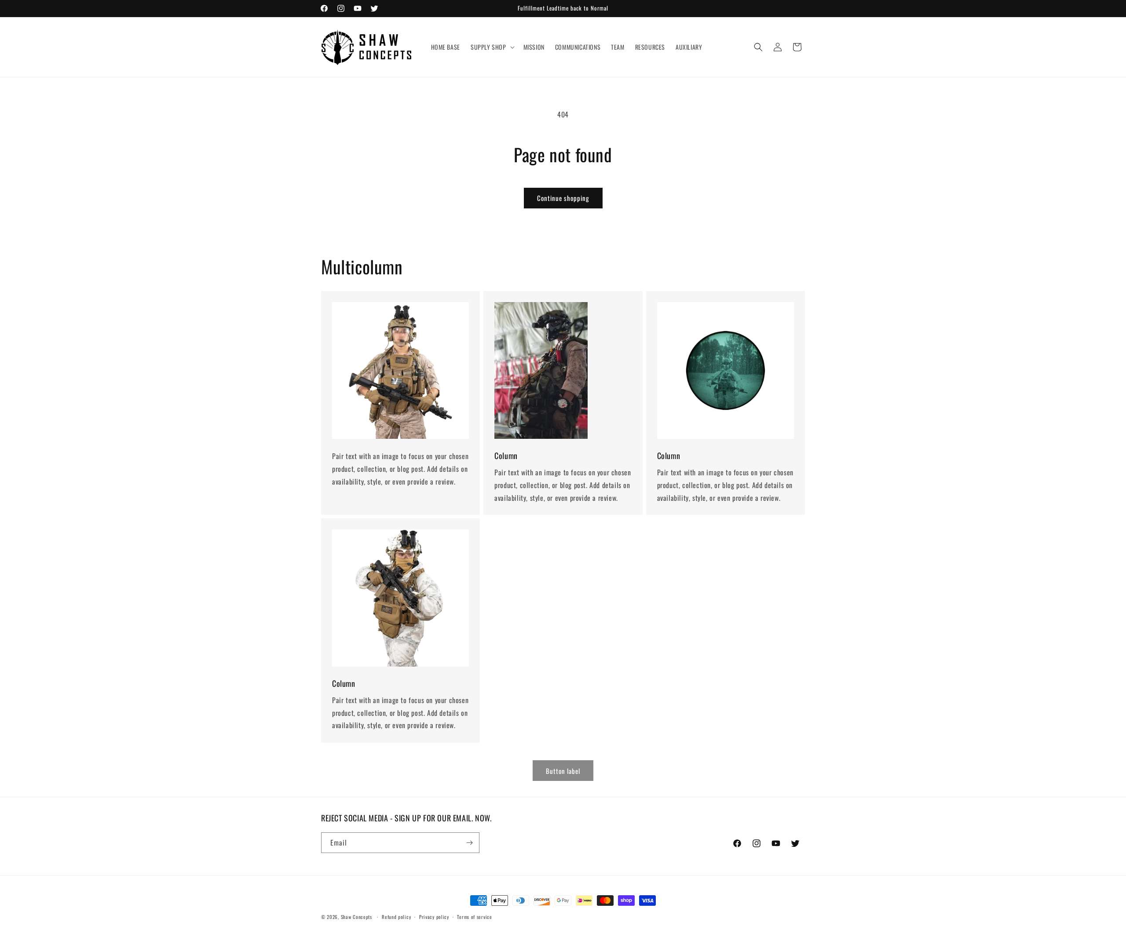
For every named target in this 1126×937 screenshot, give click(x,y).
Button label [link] (563, 771)
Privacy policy (434, 916)
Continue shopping (563, 198)
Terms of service (474, 916)
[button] (491, 47)
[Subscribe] (469, 842)
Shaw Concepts (356, 916)
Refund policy (396, 916)
